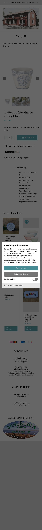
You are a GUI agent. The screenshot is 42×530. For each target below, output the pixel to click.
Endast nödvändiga (21, 274)
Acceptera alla (21, 268)
